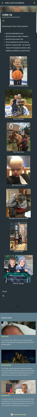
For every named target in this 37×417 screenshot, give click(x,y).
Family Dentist (5, 395)
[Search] (34, 3)
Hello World (4, 336)
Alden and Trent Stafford (14, 3)
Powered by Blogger (19, 414)
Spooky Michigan (6, 365)
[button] (3, 21)
